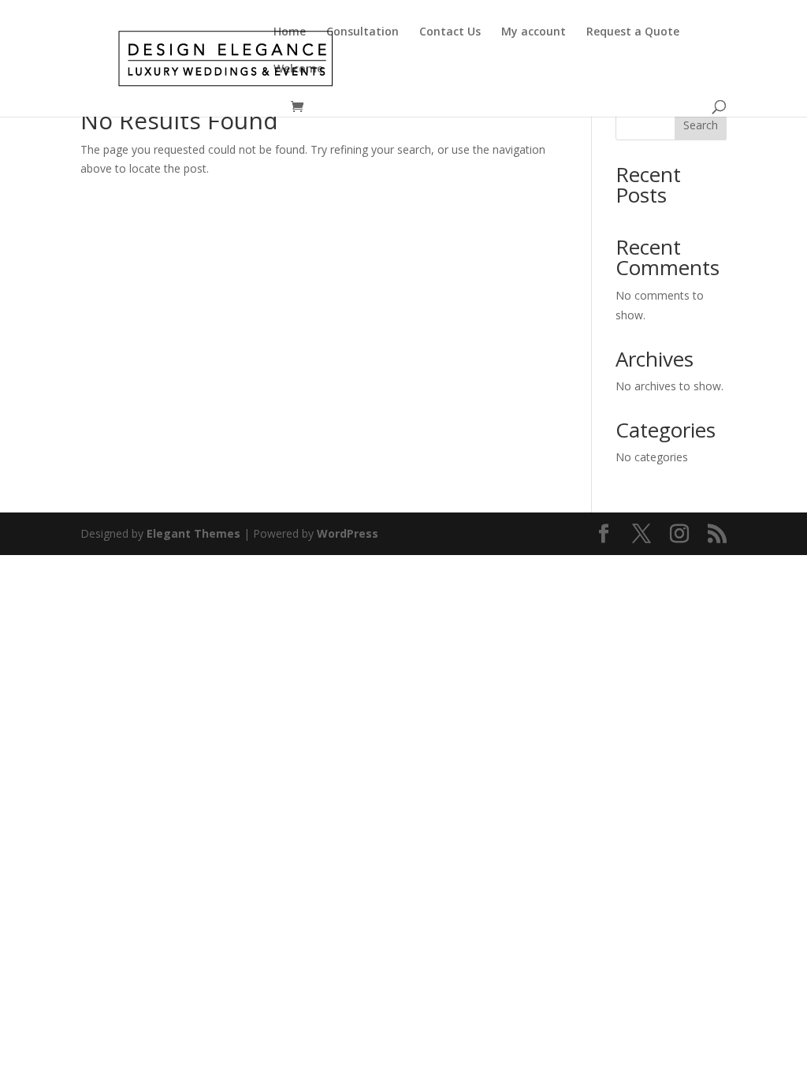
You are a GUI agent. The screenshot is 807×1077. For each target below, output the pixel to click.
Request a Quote (632, 32)
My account (533, 32)
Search (700, 124)
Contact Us (450, 32)
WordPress (347, 533)
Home (289, 32)
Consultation (362, 32)
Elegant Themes (193, 533)
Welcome (298, 69)
